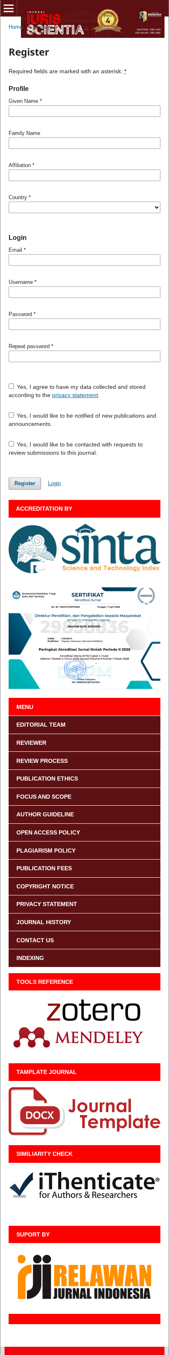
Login (54, 483)
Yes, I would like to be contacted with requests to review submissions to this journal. (76, 448)
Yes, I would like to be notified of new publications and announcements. (83, 419)
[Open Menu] (8, 8)
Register (24, 483)
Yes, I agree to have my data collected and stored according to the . (77, 390)
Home (16, 27)
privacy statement (75, 395)
